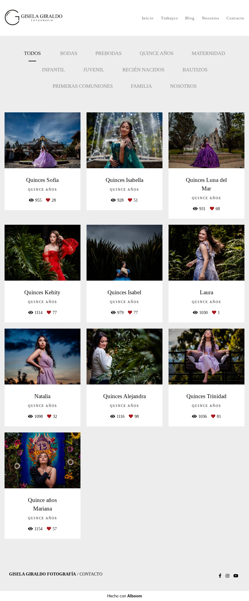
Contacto (235, 18)
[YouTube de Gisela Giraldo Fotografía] (236, 576)
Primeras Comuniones (83, 86)
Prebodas (108, 53)
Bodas (68, 53)
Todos (32, 53)
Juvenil (93, 70)
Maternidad (208, 53)
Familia (141, 86)
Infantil (53, 70)
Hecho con (124, 596)
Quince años (156, 53)
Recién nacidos (143, 70)
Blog (190, 18)
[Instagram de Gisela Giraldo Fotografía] (227, 576)
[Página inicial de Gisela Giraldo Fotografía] (42, 18)
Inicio (148, 18)
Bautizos (194, 70)
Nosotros (210, 18)
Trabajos (169, 18)
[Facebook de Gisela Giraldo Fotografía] (220, 576)
